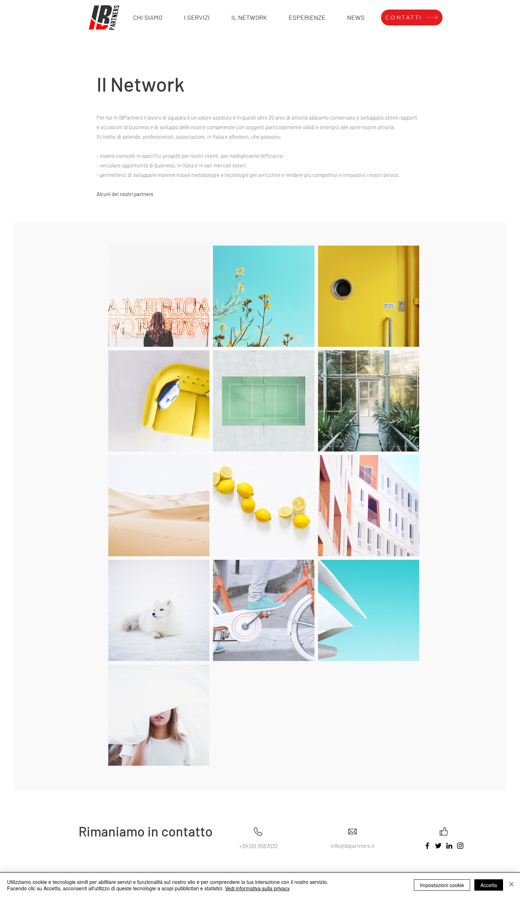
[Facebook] (427, 845)
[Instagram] (460, 845)
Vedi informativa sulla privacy (257, 888)
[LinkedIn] (449, 845)
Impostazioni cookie (442, 885)
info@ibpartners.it (352, 845)
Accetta (488, 885)
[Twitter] (438, 845)
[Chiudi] (511, 885)
